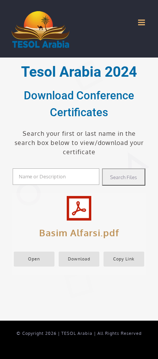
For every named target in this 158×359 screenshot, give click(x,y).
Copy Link (124, 259)
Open (34, 259)
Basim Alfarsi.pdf (79, 233)
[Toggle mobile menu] (142, 22)
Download (79, 259)
